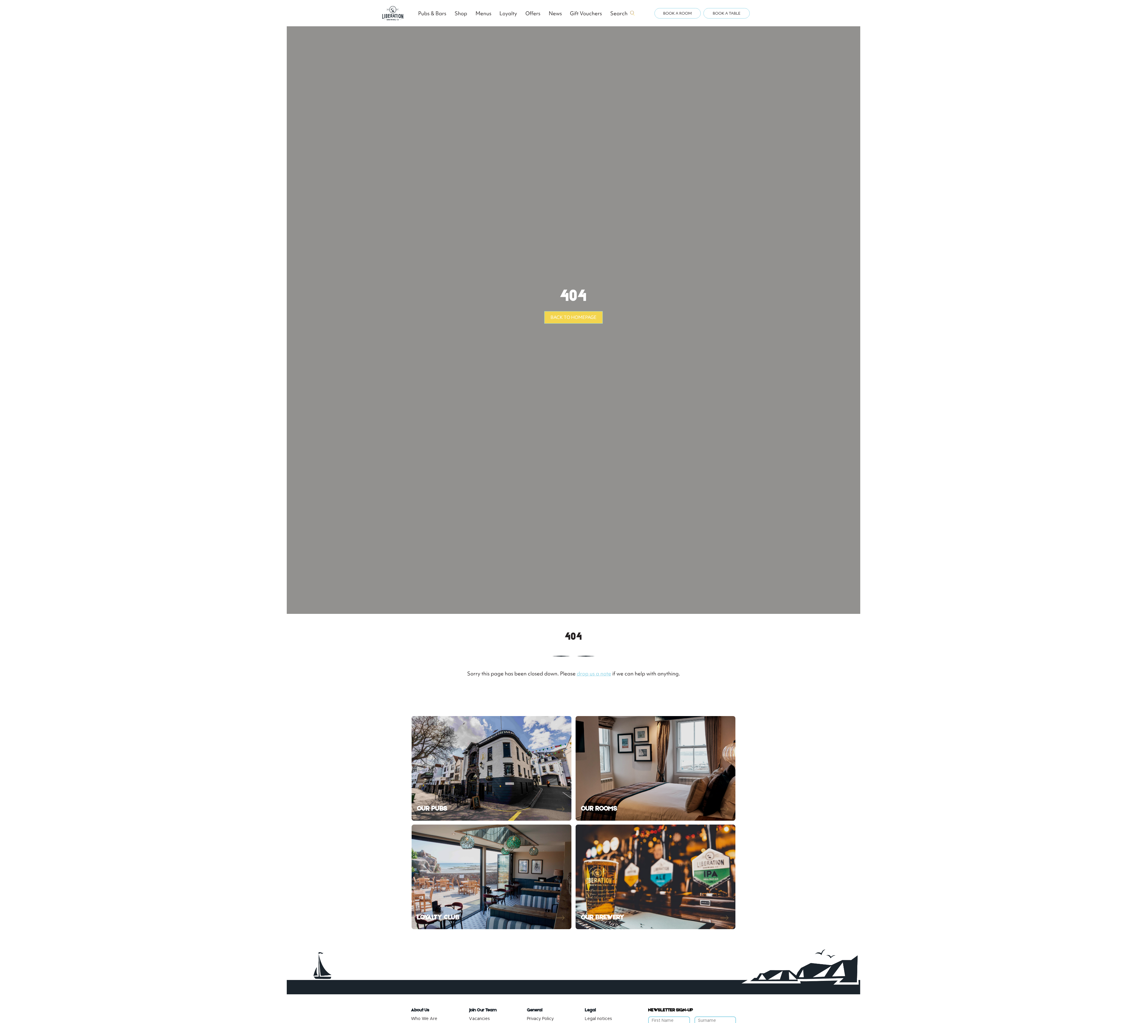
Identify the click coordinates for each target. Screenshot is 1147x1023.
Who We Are (424, 1019)
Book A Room (677, 13)
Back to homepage (573, 317)
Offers (532, 13)
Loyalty (508, 13)
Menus (483, 13)
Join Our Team (483, 1010)
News (555, 13)
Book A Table (726, 13)
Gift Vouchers (586, 13)
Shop (461, 13)
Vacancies (479, 1019)
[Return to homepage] (392, 13)
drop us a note (594, 673)
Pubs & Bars (432, 13)
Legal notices (598, 1019)
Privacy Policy (540, 1019)
